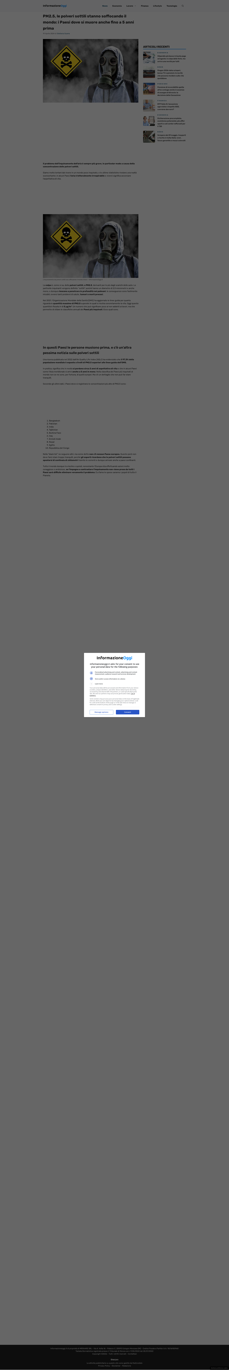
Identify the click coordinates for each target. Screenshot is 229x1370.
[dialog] (114, 685)
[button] (114, 684)
